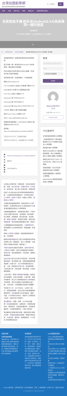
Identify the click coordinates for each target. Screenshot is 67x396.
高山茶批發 (15, 187)
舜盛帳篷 (7, 222)
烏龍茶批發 (25, 187)
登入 (60, 4)
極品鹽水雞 (47, 148)
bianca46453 (53, 106)
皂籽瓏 (14, 293)
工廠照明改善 (29, 225)
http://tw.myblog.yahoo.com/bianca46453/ (21, 156)
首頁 (3, 11)
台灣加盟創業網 (13, 3)
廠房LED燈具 (59, 387)
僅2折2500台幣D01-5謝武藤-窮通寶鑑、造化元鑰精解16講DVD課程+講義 (53, 153)
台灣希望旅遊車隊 (49, 136)
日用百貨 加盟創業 (24, 34)
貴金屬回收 (8, 301)
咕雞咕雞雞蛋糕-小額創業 (52, 173)
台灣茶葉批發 (52, 380)
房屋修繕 (51, 339)
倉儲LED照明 (16, 197)
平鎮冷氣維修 (8, 248)
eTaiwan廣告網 (61, 349)
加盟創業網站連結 (42, 11)
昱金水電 (7, 259)
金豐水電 (28, 248)
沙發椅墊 (19, 275)
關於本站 (16, 11)
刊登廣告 (52, 4)
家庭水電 (7, 253)
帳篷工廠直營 (11, 219)
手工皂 (11, 288)
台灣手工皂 (50, 387)
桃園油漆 (15, 239)
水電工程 (21, 266)
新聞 (23, 11)
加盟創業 (61, 373)
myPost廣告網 (52, 337)
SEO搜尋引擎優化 (54, 351)
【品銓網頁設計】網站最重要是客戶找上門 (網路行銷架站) (52, 141)
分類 (9, 11)
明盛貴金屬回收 (15, 315)
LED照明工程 (11, 233)
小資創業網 (42, 387)
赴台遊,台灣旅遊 (53, 358)
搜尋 (53, 81)
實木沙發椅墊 (29, 280)
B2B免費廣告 (28, 387)
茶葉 (35, 387)
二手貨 (62, 368)
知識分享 (31, 11)
